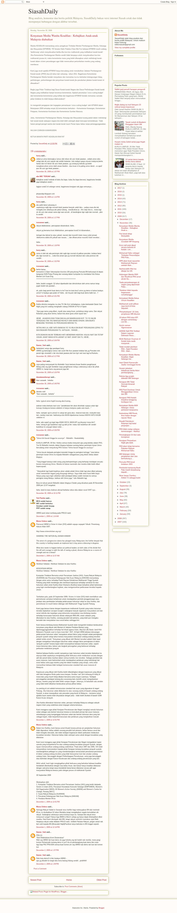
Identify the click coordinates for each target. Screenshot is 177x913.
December (124, 219)
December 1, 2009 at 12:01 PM (48, 720)
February (124, 510)
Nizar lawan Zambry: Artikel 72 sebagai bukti (129, 476)
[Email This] (64, 143)
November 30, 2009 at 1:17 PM (48, 218)
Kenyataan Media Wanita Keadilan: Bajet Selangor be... (129, 357)
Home (69, 880)
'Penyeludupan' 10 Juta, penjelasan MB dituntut (129, 313)
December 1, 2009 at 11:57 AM (47, 556)
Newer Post (35, 880)
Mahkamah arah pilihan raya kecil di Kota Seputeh (129, 306)
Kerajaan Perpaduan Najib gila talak (127, 441)
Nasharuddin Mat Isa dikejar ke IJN (127, 270)
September (124, 486)
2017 (120, 188)
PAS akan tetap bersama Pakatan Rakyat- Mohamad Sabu (129, 448)
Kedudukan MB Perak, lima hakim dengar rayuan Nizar (128, 415)
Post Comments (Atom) (74, 887)
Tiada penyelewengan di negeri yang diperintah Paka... (129, 284)
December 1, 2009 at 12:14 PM (48, 827)
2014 (120, 198)
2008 (120, 518)
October (123, 482)
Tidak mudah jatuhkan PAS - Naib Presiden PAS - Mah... (128, 349)
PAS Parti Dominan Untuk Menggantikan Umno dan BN (129, 392)
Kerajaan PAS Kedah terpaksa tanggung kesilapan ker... (128, 400)
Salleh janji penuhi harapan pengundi (130, 89)
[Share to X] (69, 143)
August (123, 489)
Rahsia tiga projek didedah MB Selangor (129, 377)
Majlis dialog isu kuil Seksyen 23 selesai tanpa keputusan (128, 106)
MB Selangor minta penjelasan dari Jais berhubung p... (128, 456)
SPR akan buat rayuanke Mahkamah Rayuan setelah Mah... (129, 263)
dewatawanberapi (43, 377)
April (122, 503)
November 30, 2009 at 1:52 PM (48, 261)
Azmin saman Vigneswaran (125, 326)
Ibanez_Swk (41, 345)
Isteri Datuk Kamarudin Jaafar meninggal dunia (129, 364)
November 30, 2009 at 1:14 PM (48, 197)
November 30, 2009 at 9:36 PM (48, 430)
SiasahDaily (43, 11)
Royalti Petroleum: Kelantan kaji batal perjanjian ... (127, 423)
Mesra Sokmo (41, 521)
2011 (120, 209)
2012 (120, 206)
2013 (120, 202)
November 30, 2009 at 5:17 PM (48, 356)
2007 (120, 522)
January (123, 514)
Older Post (101, 880)
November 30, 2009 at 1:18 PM (48, 245)
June (122, 496)
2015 (120, 195)
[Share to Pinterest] (73, 143)
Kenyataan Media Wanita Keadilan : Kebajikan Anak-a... (129, 228)
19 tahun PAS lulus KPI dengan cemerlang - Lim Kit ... (128, 319)
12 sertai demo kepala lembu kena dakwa (134, 160)
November (124, 223)
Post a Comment (40, 869)
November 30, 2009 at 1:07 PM (48, 171)
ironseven (40, 222)
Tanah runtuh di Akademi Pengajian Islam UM (135, 123)
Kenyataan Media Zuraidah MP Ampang (129, 240)
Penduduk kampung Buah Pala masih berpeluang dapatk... (129, 470)
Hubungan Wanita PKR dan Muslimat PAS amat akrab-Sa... (130, 276)
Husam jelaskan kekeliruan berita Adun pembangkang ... (129, 370)
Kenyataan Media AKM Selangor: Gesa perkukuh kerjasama (128, 407)
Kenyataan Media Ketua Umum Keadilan (129, 299)
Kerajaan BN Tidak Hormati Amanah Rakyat (127, 384)
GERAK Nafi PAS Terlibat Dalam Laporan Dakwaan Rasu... (129, 333)
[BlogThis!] (66, 143)
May (122, 500)
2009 (120, 216)
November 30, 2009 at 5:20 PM (48, 372)
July (121, 493)
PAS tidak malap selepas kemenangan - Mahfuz (129, 430)
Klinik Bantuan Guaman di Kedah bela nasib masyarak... (129, 341)
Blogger (101, 908)
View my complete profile (125, 47)
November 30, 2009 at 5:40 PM (48, 384)
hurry (38, 156)
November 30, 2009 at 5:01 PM (48, 296)
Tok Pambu (40, 498)
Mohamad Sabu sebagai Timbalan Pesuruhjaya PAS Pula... (129, 255)
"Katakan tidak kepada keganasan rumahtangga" (128, 292)
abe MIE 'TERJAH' (43, 176)
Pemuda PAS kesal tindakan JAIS (127, 463)
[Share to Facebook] (71, 143)
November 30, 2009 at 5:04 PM (48, 340)
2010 (120, 213)
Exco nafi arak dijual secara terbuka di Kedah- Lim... (127, 247)
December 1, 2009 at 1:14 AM (47, 516)
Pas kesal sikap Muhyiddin (125, 235)
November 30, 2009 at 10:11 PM (48, 493)
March (122, 507)
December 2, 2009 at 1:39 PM (47, 864)
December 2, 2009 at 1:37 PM (47, 850)
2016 (120, 191)
